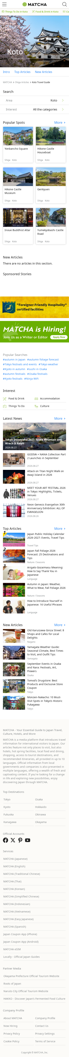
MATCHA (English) (14, 866)
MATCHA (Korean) (14, 889)
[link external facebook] (6, 841)
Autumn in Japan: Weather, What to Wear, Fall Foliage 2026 (46, 586)
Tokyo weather (49, 364)
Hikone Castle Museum (13, 191)
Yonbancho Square (16, 148)
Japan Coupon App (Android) (20, 941)
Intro (6, 72)
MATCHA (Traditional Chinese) (21, 874)
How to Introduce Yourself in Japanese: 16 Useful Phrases (44, 602)
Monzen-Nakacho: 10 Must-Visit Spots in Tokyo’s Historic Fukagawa (44, 700)
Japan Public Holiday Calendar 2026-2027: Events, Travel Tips (45, 535)
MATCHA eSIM (12, 949)
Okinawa (40, 814)
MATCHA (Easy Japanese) (18, 919)
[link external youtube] (28, 841)
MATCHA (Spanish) (14, 926)
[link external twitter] (13, 841)
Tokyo (6, 799)
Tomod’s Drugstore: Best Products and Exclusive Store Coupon (45, 684)
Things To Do (16, 406)
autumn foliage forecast (44, 359)
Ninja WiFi (32, 378)
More (58, 122)
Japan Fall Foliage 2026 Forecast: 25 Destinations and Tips (45, 554)
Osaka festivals (38, 374)
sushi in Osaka (38, 369)
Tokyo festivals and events (21, 364)
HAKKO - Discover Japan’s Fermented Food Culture (34, 998)
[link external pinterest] (21, 841)
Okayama (41, 822)
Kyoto (6, 807)
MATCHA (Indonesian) (16, 904)
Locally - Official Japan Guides (21, 956)
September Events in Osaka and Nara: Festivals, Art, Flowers (44, 667)
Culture (44, 406)
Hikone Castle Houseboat (45, 150)
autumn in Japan (15, 359)
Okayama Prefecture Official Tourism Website (31, 976)
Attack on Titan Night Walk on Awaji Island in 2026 (45, 472)
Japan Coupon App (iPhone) (20, 934)
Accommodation (50, 398)
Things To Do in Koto (16, 11)
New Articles (43, 72)
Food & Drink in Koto (47, 11)
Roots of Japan (12, 983)
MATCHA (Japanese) (15, 858)
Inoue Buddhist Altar (17, 230)
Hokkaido (40, 807)
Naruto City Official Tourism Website (25, 991)
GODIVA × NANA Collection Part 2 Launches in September (46, 456)
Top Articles (22, 72)
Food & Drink (16, 398)
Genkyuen (43, 189)
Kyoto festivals (13, 378)
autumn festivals (15, 374)
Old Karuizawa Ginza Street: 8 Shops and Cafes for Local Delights (45, 634)
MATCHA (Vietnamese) (16, 911)
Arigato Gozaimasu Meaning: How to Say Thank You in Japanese (45, 571)
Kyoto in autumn (15, 369)
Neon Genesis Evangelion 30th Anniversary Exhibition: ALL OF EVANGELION (46, 508)
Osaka (39, 799)
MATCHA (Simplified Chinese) (21, 896)
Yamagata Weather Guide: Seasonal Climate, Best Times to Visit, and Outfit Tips (45, 650)
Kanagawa (9, 822)
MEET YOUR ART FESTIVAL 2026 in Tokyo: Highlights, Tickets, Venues (46, 491)
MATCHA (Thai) (12, 881)
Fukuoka (8, 814)
